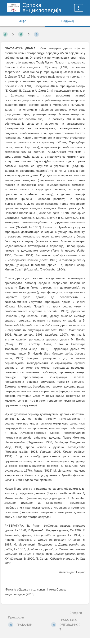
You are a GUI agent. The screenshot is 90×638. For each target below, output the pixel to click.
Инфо (22, 21)
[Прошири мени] (78, 8)
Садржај (67, 21)
